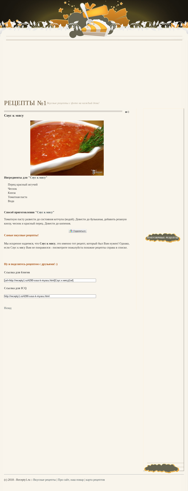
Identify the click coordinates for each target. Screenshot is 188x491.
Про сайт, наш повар (71, 479)
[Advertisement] (94, 69)
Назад (7, 308)
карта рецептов (95, 479)
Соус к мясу (38, 177)
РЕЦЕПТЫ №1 (25, 103)
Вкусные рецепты (44, 479)
